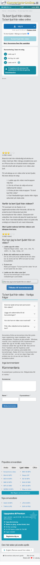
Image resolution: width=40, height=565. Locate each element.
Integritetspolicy (10, 72)
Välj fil (19, 26)
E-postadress (25, 395)
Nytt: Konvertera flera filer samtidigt (17, 43)
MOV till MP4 (8, 479)
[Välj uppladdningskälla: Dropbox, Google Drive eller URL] (34, 26)
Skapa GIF (25, 475)
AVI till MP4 (26, 479)
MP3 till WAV (8, 486)
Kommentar (6, 379)
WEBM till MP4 (8, 489)
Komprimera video (10, 472)
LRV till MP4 (26, 503)
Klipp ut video (26, 489)
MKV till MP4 (26, 472)
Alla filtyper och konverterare (20, 493)
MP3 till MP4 (26, 486)
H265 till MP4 (8, 503)
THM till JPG (8, 506)
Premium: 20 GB (31, 30)
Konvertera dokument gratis (14, 555)
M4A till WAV (26, 482)
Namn (4, 395)
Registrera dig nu (12, 536)
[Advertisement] (20, 99)
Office (35, 467)
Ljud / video (24, 467)
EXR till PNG (26, 506)
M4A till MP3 (8, 475)
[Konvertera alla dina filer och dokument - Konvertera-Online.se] (18, 2)
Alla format (30, 555)
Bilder (14, 467)
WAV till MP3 (8, 482)
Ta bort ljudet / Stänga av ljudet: (16, 34)
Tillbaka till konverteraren (20, 287)
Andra (6, 467)
